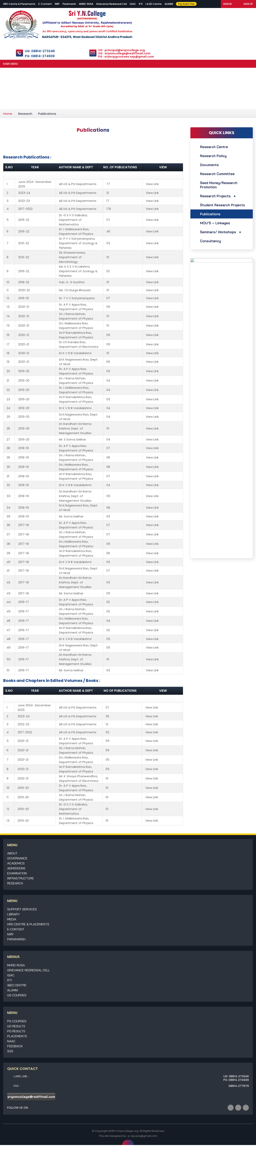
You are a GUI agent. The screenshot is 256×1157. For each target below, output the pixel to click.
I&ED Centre (16, 985)
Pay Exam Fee (186, 4)
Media (11, 919)
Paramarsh (69, 4)
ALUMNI (169, 4)
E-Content (45, 4)
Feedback (15, 1046)
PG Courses (16, 1021)
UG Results (16, 1026)
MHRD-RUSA (86, 4)
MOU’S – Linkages (215, 223)
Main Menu (10, 64)
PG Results (16, 1031)
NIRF (57, 4)
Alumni (12, 990)
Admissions (16, 868)
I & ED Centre (154, 4)
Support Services (22, 909)
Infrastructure (20, 878)
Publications (210, 214)
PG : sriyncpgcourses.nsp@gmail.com (126, 56)
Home (7, 114)
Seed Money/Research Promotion (218, 185)
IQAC (133, 4)
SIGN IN (227, 4)
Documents (209, 165)
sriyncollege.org (127, 1131)
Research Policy (213, 156)
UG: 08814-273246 (40, 51)
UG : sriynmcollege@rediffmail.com (124, 53)
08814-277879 (239, 1086)
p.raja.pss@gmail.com (142, 1136)
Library (13, 914)
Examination (17, 873)
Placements (17, 1036)
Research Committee (217, 174)
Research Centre (214, 147)
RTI (141, 4)
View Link (152, 184)
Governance (17, 858)
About (12, 853)
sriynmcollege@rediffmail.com (31, 1097)
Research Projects (215, 196)
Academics (16, 863)
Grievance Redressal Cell (111, 4)
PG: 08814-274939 (40, 56)
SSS (10, 1051)
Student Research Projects (222, 205)
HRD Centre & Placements (19, 4)
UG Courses (16, 995)
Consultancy (210, 241)
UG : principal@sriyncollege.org (121, 50)
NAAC (11, 1041)
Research (25, 114)
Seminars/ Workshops (218, 232)
